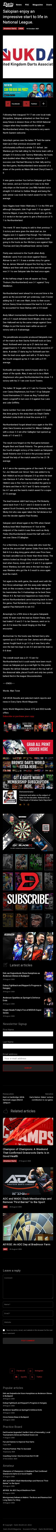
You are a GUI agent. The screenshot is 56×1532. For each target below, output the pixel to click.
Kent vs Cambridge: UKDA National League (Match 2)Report (13, 1100)
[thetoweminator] (10, 798)
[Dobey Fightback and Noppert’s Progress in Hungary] (48, 988)
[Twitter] (24, 804)
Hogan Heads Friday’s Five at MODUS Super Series (22, 1011)
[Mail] (20, 804)
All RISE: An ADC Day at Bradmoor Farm (26, 1244)
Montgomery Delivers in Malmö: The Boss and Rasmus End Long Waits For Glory (27, 1498)
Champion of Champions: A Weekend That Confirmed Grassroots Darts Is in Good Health (26, 1152)
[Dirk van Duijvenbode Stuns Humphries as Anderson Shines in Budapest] (48, 975)
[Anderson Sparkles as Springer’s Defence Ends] (48, 1000)
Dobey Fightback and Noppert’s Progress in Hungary (22, 987)
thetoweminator (26, 791)
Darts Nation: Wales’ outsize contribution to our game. (41, 1098)
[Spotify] (16, 1377)
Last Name (8, 1041)
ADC (5, 1207)
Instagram (39, 1370)
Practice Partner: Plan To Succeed (17, 1448)
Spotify (24, 1377)
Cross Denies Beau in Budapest (16, 1417)
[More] (43, 104)
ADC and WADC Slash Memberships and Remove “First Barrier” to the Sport (27, 1200)
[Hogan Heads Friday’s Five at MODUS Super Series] (48, 1012)
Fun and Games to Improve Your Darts (18, 1441)
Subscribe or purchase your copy (19, 716)
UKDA (21, 28)
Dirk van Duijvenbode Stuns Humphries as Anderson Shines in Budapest (21, 975)
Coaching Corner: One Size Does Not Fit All (20, 1456)
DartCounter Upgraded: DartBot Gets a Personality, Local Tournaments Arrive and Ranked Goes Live (26, 1433)
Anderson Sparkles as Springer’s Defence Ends (21, 999)
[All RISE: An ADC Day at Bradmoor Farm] (28, 1227)
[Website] (28, 804)
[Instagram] (30, 1371)
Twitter (39, 1377)
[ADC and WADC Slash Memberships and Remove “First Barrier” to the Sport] (28, 1181)
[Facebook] (12, 1371)
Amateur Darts (10, 28)
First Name (8, 1029)
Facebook (21, 1370)
